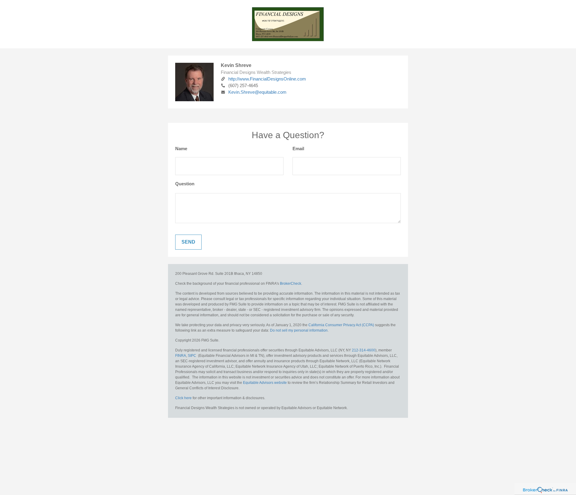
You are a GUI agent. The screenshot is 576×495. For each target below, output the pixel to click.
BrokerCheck (290, 283)
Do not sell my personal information (299, 330)
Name (181, 148)
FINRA (180, 356)
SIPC (192, 356)
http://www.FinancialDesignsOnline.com (267, 78)
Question (184, 183)
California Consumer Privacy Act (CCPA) (341, 325)
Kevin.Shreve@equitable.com (257, 92)
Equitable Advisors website (265, 383)
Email (298, 148)
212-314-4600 (363, 350)
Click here (183, 398)
